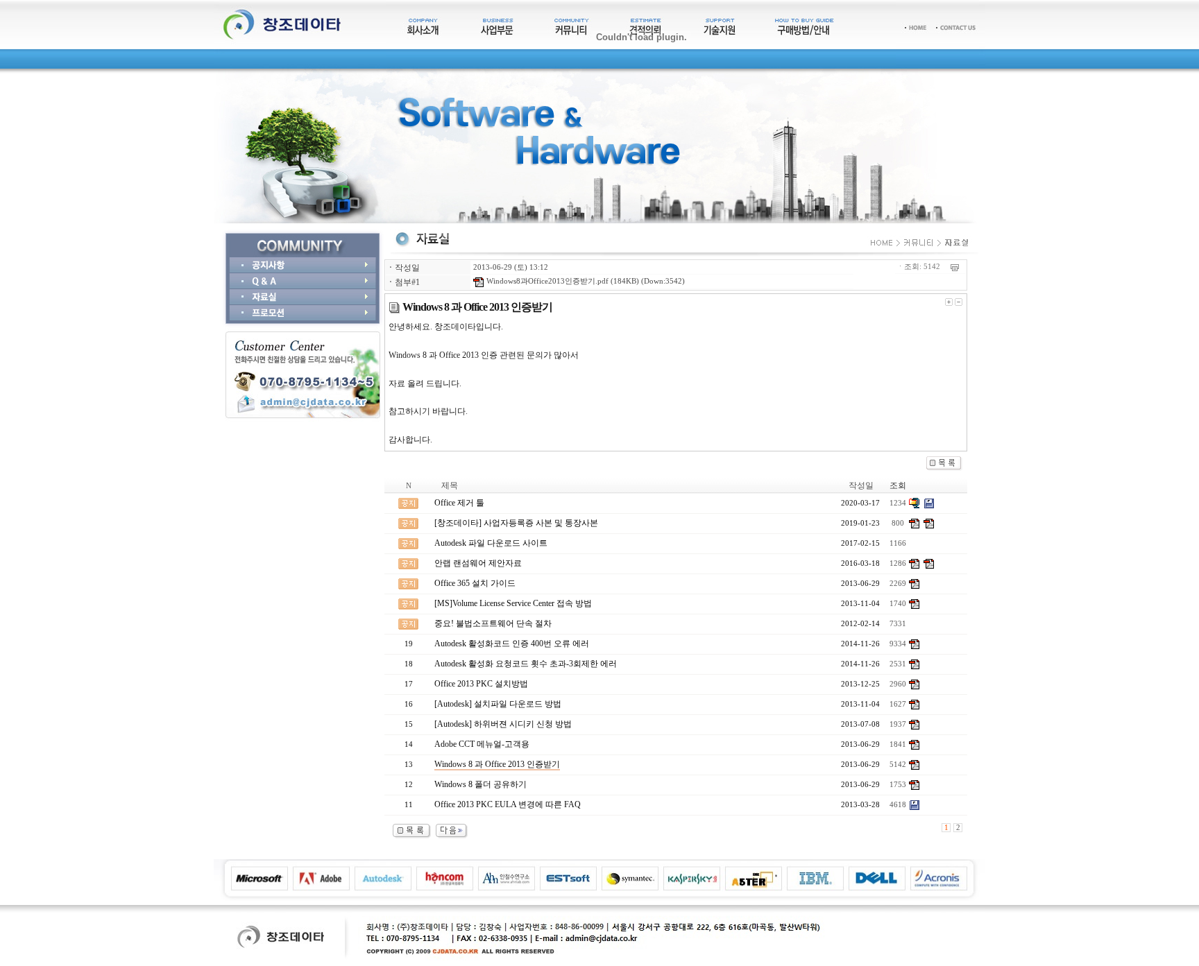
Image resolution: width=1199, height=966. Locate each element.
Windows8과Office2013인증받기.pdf (546, 281)
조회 (898, 485)
